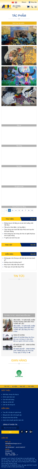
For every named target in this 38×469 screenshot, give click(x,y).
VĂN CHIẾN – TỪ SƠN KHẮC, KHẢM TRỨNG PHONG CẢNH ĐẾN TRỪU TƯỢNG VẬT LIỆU (24, 321)
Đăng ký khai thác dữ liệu (10, 417)
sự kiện (14, 386)
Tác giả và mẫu (19, 186)
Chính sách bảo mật (9, 397)
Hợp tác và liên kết (8, 402)
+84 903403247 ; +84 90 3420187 (15, 447)
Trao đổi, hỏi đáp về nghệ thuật (12, 412)
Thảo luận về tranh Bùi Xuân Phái (14, 267)
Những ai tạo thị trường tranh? (13, 262)
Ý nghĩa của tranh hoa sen (12, 238)
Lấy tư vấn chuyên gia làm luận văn (13, 420)
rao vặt (22, 386)
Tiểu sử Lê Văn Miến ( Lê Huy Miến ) (15, 227)
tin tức (6, 386)
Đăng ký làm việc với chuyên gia (12, 415)
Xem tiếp (33, 219)
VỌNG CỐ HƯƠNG (19, 335)
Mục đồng (19, 85)
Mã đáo (19, 64)
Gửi (10, 432)
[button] (19, 23)
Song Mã (19, 105)
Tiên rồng (19, 146)
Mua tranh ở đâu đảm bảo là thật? (14, 264)
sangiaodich (8, 451)
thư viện (31, 386)
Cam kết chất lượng (8, 399)
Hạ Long (19, 166)
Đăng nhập (34, 2)
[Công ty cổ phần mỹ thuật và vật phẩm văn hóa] (19, 373)
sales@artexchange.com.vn (13, 443)
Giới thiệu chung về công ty (11, 394)
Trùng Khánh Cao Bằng (19, 207)
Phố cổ (19, 125)
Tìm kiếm (32, 7)
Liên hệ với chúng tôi (9, 405)
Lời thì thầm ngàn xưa (19, 44)
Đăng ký (24, 2)
